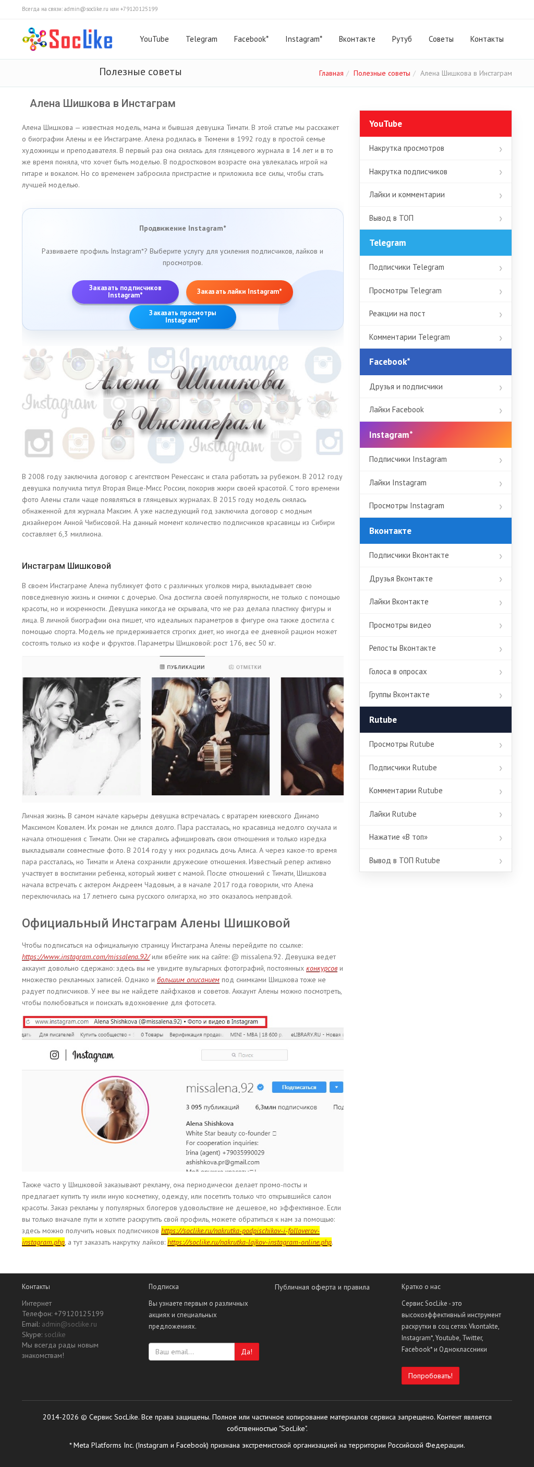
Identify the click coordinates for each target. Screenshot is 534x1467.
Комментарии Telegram (409, 337)
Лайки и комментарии (407, 194)
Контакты (487, 39)
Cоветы (441, 39)
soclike (55, 1334)
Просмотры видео (400, 625)
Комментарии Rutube (406, 790)
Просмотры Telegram (405, 290)
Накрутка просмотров (406, 148)
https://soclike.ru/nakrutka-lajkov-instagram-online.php (249, 1242)
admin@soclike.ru (69, 1324)
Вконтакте (357, 39)
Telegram (201, 39)
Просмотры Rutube (401, 744)
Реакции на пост (397, 313)
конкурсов (321, 968)
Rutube (383, 719)
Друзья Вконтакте (401, 578)
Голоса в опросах (398, 671)
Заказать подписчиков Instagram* (125, 291)
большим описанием (188, 979)
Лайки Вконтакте (399, 601)
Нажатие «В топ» (398, 837)
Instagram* (303, 39)
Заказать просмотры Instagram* (182, 316)
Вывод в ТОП (391, 218)
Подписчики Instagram (408, 459)
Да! (246, 1351)
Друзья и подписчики (406, 386)
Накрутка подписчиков (408, 171)
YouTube (154, 39)
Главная (331, 73)
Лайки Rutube (393, 814)
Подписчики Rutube (403, 767)
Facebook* (251, 39)
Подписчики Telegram (406, 267)
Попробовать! (430, 1375)
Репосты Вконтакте (402, 648)
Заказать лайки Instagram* (240, 291)
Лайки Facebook (396, 409)
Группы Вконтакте (399, 694)
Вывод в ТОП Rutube (404, 860)
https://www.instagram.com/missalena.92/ (86, 956)
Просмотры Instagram (406, 505)
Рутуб (402, 39)
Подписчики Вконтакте (409, 555)
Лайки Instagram (398, 482)
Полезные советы (382, 73)
